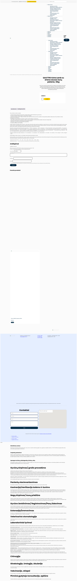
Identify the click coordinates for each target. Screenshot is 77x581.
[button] (54, 38)
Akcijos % (49, 31)
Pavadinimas (12, 158)
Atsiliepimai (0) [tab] (21, 109)
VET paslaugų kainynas (15, 1)
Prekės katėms (50, 16)
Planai (49, 33)
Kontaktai (49, 36)
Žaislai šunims (52, 15)
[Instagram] (64, 336)
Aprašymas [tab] (13, 109)
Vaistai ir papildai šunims (54, 11)
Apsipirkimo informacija (22, 1)
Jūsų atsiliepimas (12, 152)
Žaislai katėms (52, 30)
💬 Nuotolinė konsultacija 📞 (31, 1)
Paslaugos (49, 34)
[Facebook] (10, 1)
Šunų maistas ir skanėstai (21, 74)
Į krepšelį (12, 322)
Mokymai (49, 32)
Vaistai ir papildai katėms (54, 25)
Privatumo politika (14, 438)
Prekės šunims (50, 4)
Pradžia (11, 74)
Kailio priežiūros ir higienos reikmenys (56, 20)
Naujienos (49, 35)
